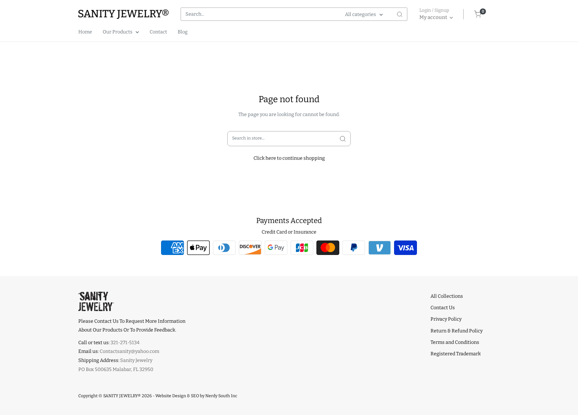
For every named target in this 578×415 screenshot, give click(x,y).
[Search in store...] (342, 138)
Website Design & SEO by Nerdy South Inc (196, 395)
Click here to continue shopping (289, 158)
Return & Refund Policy (456, 331)
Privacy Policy (445, 319)
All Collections (446, 296)
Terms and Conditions (454, 342)
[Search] (399, 14)
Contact (158, 32)
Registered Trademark (455, 354)
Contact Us (442, 307)
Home (85, 32)
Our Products (117, 32)
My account (433, 17)
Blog (183, 32)
